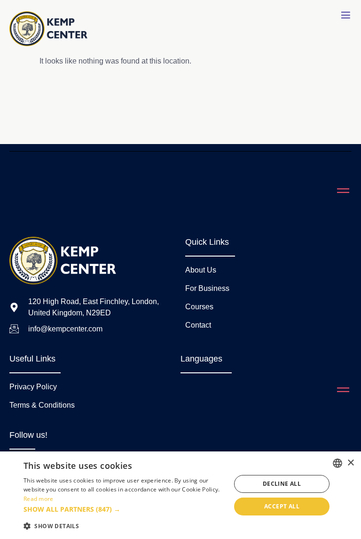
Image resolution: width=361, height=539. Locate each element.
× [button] (350, 463)
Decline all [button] (282, 484)
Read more (39, 499)
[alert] (180, 495)
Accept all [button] (281, 506)
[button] (124, 509)
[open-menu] (346, 15)
